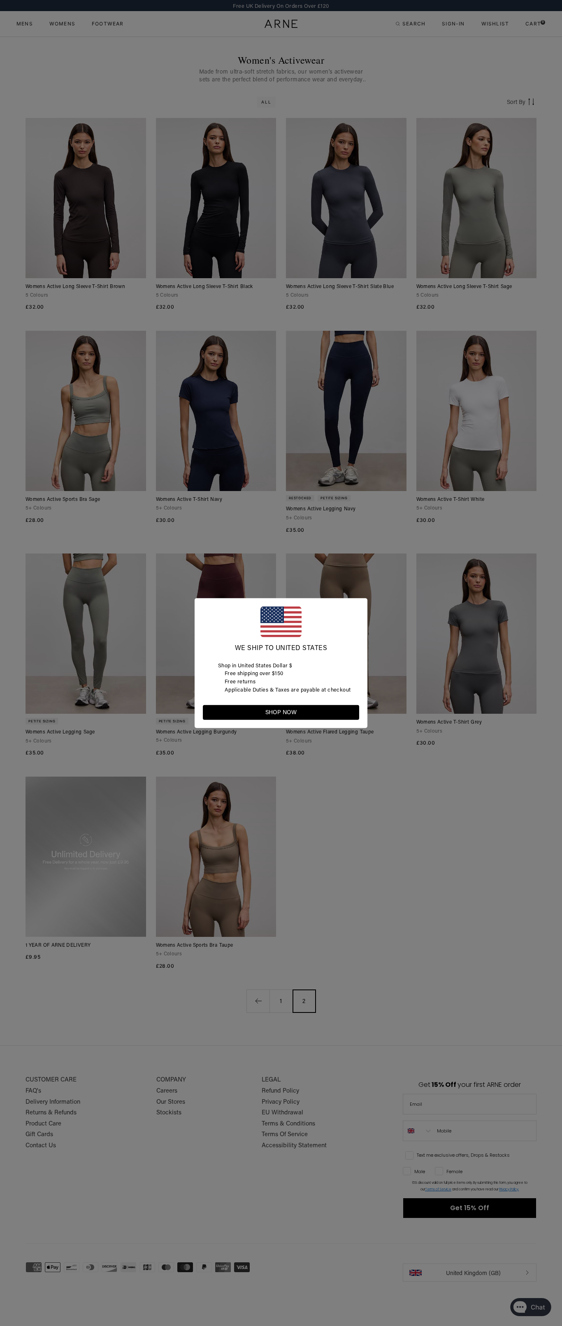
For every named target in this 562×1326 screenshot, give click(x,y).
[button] (352, 711)
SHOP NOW (281, 712)
